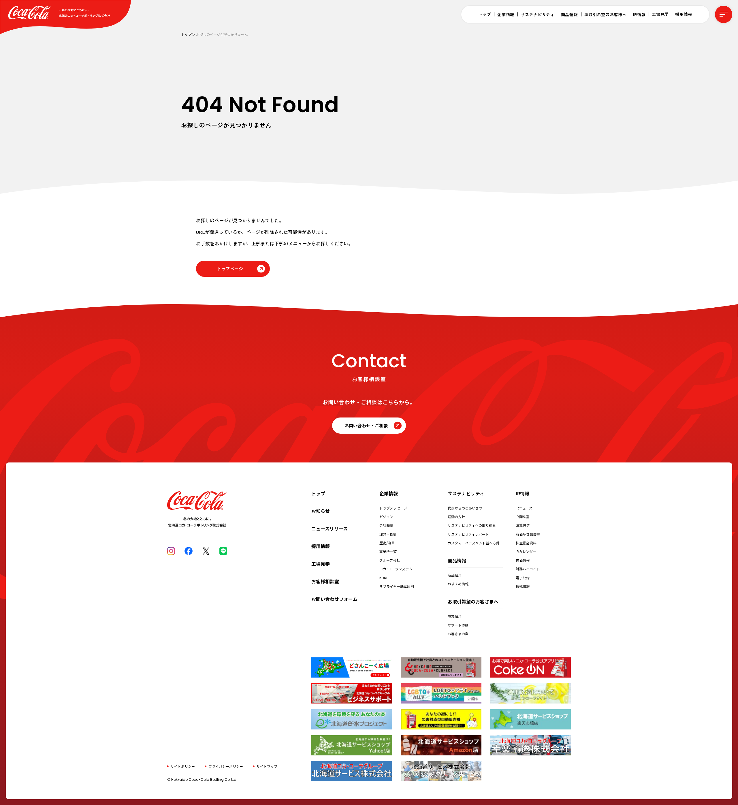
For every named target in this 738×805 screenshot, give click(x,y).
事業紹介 (455, 616)
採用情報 (683, 14)
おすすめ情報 (458, 583)
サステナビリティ (538, 14)
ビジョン (386, 516)
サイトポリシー (183, 765)
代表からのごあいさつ (465, 507)
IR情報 (639, 14)
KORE (383, 577)
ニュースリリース (329, 528)
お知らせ (320, 510)
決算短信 (523, 525)
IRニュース (524, 507)
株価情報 (523, 560)
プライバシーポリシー (225, 765)
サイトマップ (267, 765)
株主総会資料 (526, 542)
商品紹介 (455, 575)
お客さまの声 (458, 633)
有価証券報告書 (528, 534)
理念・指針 (388, 534)
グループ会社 (389, 560)
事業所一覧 (388, 551)
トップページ (230, 269)
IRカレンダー (526, 551)
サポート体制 (458, 624)
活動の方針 (456, 516)
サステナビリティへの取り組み (472, 525)
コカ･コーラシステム (395, 568)
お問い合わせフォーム (334, 598)
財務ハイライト (528, 568)
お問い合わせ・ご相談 (366, 425)
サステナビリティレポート (468, 534)
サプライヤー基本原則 (396, 586)
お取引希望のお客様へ (605, 14)
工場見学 (660, 14)
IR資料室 (522, 516)
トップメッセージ (393, 507)
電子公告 (523, 577)
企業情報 (505, 14)
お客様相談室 (325, 581)
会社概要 (386, 525)
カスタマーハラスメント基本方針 (474, 542)
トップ (484, 14)
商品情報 (569, 14)
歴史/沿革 (387, 542)
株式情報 (523, 586)
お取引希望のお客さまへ (473, 601)
